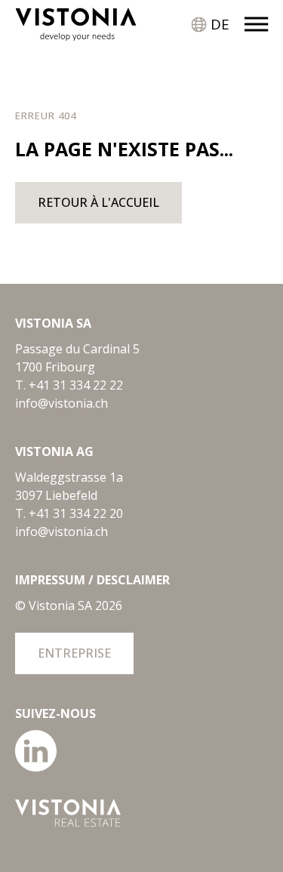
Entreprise (74, 653)
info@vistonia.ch (61, 403)
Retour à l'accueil (98, 202)
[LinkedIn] (36, 767)
